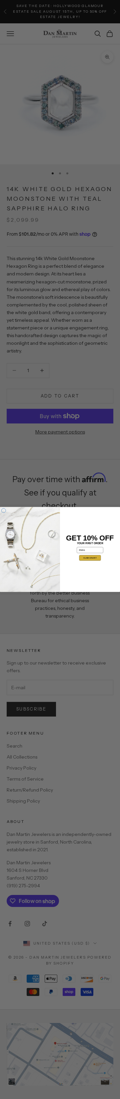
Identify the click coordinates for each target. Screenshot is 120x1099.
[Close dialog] (3, 510)
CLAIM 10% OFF (90, 558)
